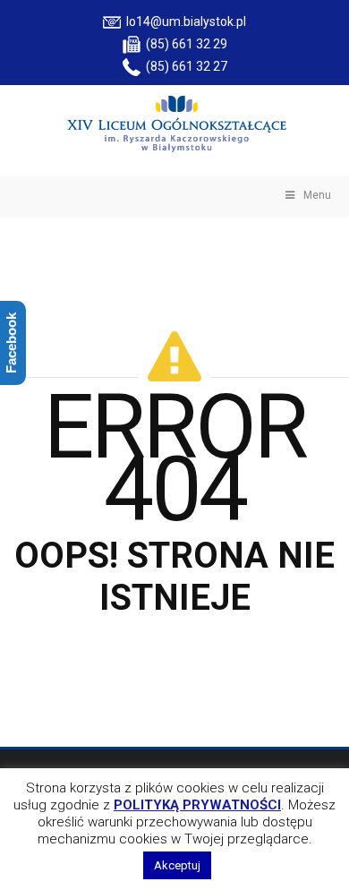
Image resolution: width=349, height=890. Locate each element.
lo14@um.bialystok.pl (183, 21)
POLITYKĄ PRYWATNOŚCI (197, 805)
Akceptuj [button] (177, 865)
